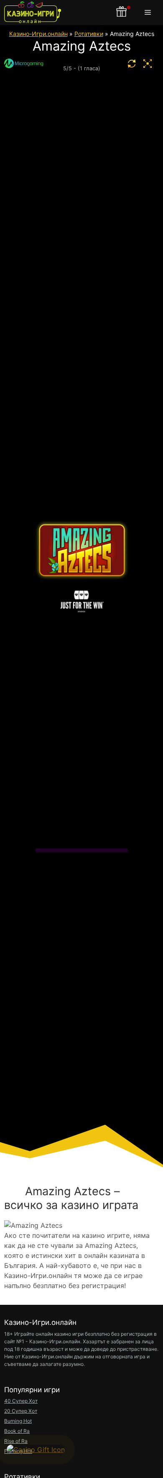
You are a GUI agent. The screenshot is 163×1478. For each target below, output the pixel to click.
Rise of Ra (16, 1441)
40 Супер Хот (21, 1401)
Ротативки (88, 33)
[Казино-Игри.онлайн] (32, 12)
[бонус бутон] (122, 12)
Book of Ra (17, 1431)
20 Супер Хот (20, 1411)
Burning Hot (18, 1421)
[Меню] (149, 12)
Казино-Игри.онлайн (38, 33)
